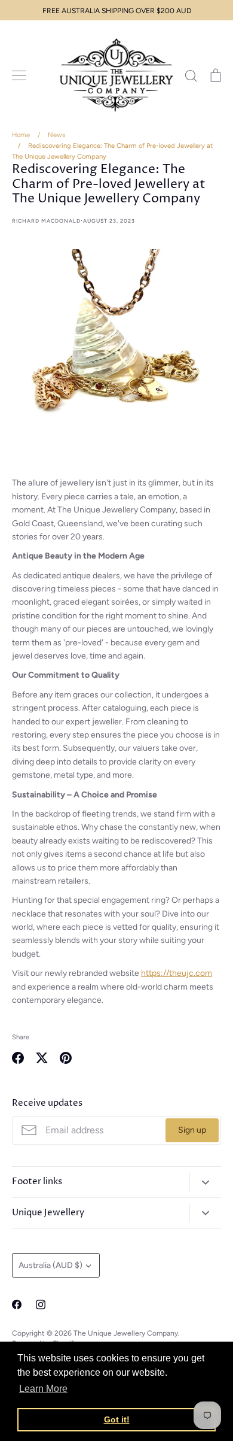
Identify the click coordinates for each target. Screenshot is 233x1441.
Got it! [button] (117, 1419)
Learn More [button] (43, 1389)
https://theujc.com (176, 973)
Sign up (192, 1130)
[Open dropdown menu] (205, 1182)
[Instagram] (41, 1304)
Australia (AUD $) (50, 1265)
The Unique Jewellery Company (125, 1332)
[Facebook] (17, 1304)
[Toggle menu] (19, 75)
